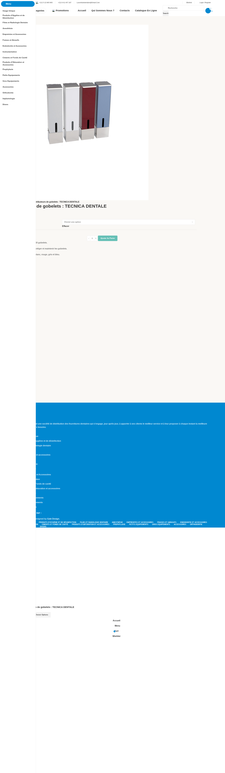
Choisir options (41, 615)
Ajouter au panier (108, 238)
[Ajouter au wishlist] (54, 615)
